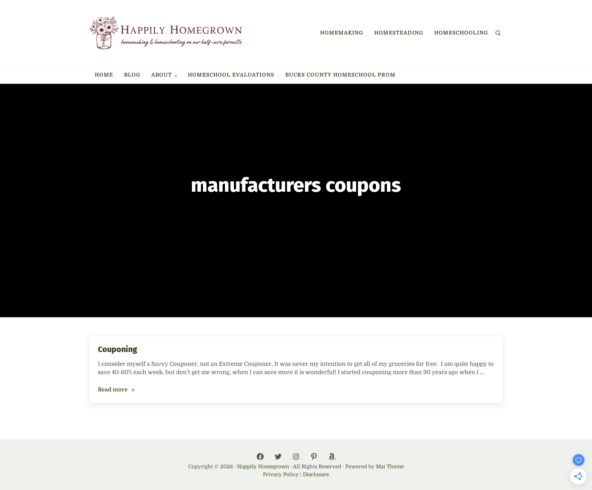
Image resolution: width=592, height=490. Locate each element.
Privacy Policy (281, 475)
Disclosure (316, 475)
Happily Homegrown (263, 467)
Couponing (117, 349)
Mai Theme (390, 467)
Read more (116, 390)
